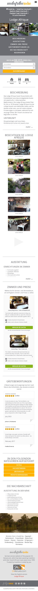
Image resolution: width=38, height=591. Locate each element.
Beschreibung (19, 38)
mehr (28, 127)
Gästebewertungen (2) (19, 47)
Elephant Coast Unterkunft (18, 13)
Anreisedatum (33, 64)
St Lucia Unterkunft (19, 15)
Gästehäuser (19, 471)
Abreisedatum (33, 67)
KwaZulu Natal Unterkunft (18, 11)
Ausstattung (19, 41)
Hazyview (20, 540)
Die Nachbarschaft (19, 50)
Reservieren (19, 53)
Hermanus (19, 544)
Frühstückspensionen (19, 475)
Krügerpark (28, 540)
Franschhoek (19, 538)
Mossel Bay (28, 542)
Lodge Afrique (19, 576)
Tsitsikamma (19, 542)
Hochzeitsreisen (19, 468)
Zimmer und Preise (19, 44)
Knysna (13, 540)
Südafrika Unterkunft (24, 9)
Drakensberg (9, 542)
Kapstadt (28, 536)
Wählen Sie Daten (19, 327)
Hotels (19, 465)
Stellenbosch (9, 538)
